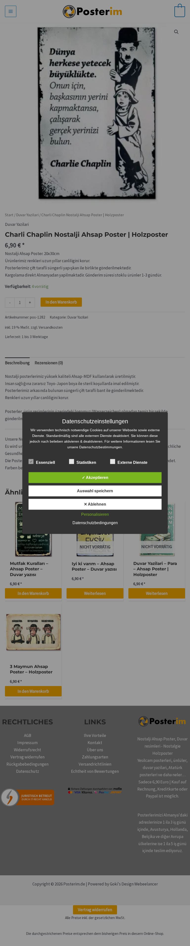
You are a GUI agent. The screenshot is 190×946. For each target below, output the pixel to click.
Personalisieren (95, 514)
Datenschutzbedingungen (95, 523)
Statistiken (86, 462)
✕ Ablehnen (95, 504)
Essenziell (45, 462)
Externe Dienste (132, 462)
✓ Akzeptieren (95, 477)
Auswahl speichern (95, 491)
